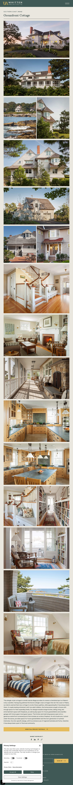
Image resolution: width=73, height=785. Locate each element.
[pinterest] (38, 739)
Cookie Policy (43, 780)
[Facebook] (31, 739)
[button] (66, 3)
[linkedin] (35, 739)
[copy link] (41, 739)
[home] (15, 3)
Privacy (43, 777)
